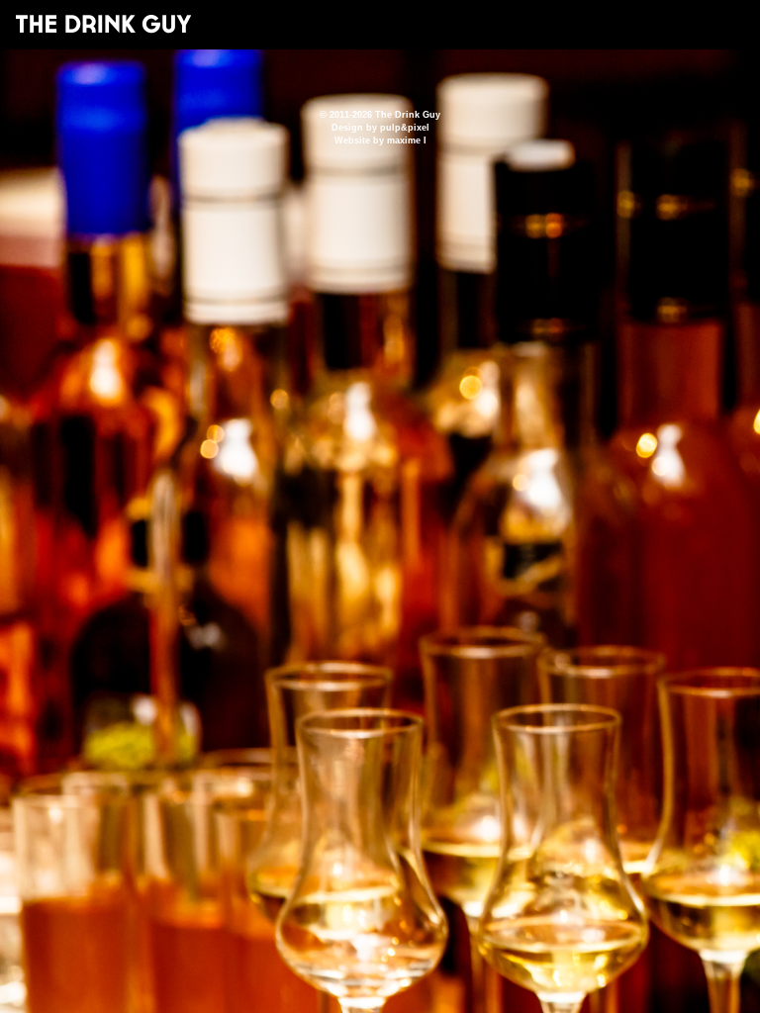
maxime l (407, 140)
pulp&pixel (404, 128)
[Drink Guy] (103, 24)
